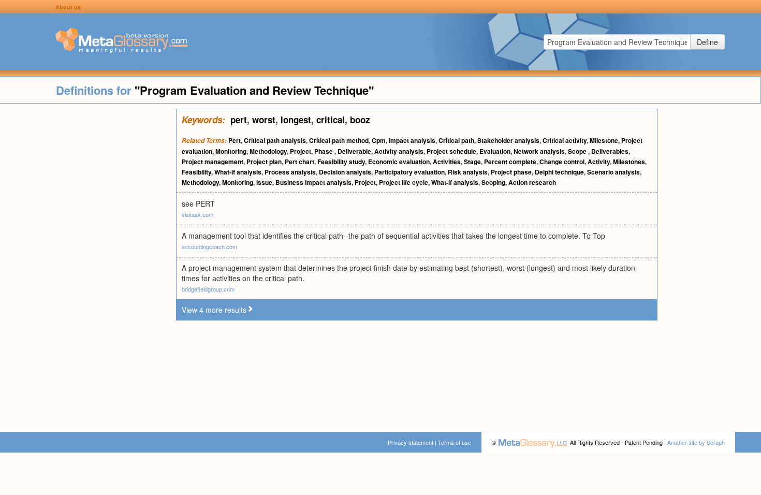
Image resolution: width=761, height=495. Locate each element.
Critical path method (339, 140)
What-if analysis (237, 172)
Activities (447, 161)
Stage (472, 161)
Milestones (629, 161)
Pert (234, 140)
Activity (599, 161)
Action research (532, 182)
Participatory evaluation (409, 172)
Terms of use (454, 442)
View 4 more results (214, 309)
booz (360, 119)
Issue (264, 182)
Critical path (456, 140)
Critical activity (565, 140)
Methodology (268, 151)
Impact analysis (412, 140)
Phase (324, 151)
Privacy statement (410, 442)
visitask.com (197, 214)
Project (300, 151)
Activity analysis (398, 151)
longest (296, 119)
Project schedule (451, 151)
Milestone (604, 140)
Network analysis (539, 151)
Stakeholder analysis (508, 140)
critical (330, 119)
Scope (578, 151)
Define (707, 42)
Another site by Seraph (696, 442)
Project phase (511, 172)
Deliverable (354, 151)
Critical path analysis (275, 140)
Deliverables (609, 151)
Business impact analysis (313, 182)
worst (263, 119)
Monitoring (230, 151)
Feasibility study (341, 161)
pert (238, 119)
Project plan (264, 161)
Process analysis (290, 172)
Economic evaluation (399, 161)
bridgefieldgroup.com (208, 289)
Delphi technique (559, 172)
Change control (561, 161)
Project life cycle (403, 182)
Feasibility (196, 172)
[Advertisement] (88, 264)
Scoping (493, 182)
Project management (212, 161)
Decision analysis (345, 172)
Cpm (379, 140)
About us (68, 7)
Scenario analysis (613, 172)
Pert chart (299, 161)
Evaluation (494, 151)
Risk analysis (468, 172)
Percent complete (510, 161)
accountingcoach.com (209, 246)
